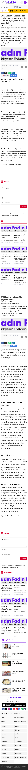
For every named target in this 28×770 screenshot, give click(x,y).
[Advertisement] (14, 172)
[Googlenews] (19, 709)
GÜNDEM (10, 25)
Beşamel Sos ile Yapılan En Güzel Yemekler (18, 680)
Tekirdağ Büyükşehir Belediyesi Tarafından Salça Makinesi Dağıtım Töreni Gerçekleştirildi (20, 257)
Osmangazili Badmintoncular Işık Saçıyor (19, 608)
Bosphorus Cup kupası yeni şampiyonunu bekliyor (20, 235)
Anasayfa (4, 25)
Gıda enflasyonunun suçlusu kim (19, 586)
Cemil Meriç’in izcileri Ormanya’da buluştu (20, 628)
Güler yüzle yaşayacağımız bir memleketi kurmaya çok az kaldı (6, 608)
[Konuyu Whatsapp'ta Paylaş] (9, 73)
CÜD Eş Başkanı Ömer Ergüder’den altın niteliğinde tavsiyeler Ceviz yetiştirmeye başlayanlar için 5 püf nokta (7, 589)
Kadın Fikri (11, 766)
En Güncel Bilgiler (22, 766)
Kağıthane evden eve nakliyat (14, 768)
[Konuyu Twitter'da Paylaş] (5, 73)
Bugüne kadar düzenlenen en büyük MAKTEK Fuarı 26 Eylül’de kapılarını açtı (20, 278)
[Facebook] (3, 709)
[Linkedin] (11, 709)
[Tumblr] (24, 709)
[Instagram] (9, 709)
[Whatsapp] (22, 709)
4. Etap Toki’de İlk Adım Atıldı (6, 277)
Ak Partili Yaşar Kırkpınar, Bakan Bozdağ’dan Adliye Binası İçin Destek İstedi (6, 630)
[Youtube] (14, 709)
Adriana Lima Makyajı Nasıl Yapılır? (18, 645)
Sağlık (16, 766)
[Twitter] (6, 709)
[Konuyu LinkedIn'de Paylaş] (13, 73)
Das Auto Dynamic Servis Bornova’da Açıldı (6, 256)
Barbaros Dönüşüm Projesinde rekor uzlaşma (6, 235)
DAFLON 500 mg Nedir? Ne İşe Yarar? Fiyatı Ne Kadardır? (18, 690)
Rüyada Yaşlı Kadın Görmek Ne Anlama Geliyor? (17, 663)
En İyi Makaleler (4, 766)
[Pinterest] (17, 709)
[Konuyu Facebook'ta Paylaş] (2, 73)
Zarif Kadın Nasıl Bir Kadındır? (17, 672)
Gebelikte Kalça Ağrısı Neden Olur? (18, 654)
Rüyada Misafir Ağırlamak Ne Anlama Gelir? (18, 11)
